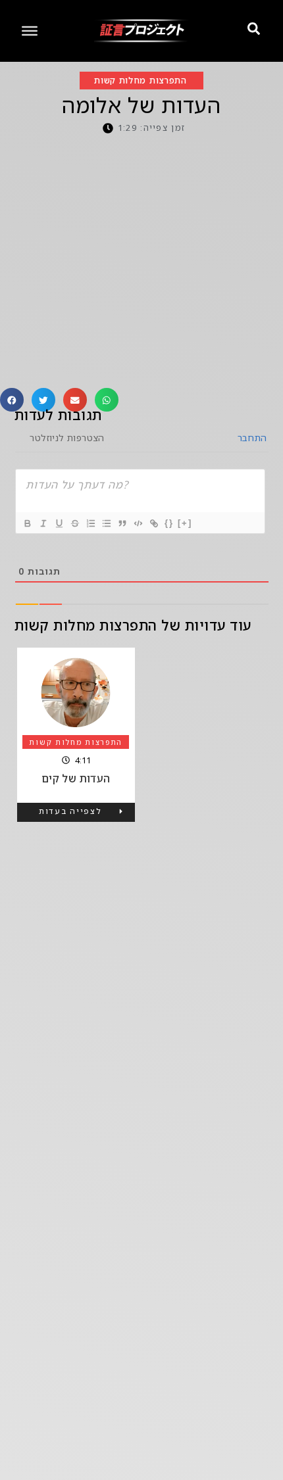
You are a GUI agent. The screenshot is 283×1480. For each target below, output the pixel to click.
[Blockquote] (122, 523)
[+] (185, 523)
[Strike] (74, 523)
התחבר (250, 437)
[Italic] (43, 523)
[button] (12, 400)
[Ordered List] (90, 523)
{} (169, 523)
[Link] (153, 523)
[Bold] (27, 523)
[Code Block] (137, 523)
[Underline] (58, 523)
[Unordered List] (106, 523)
